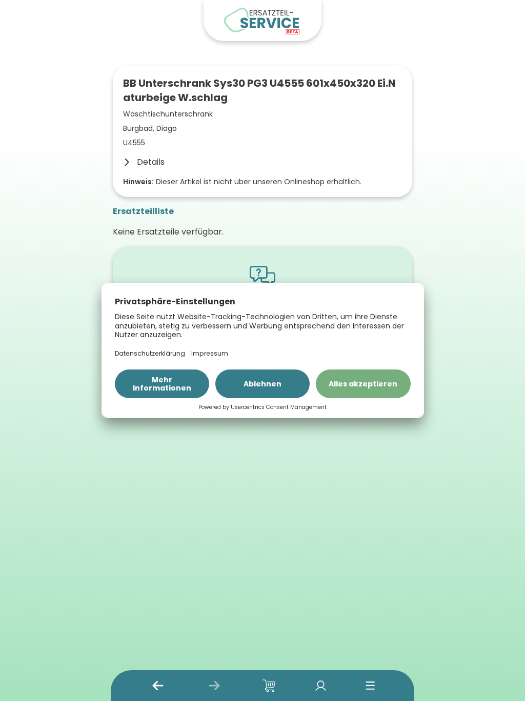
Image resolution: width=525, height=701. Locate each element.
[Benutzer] (320, 685)
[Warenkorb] (269, 685)
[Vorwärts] (214, 685)
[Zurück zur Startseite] (262, 20)
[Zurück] (158, 685)
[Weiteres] (370, 685)
